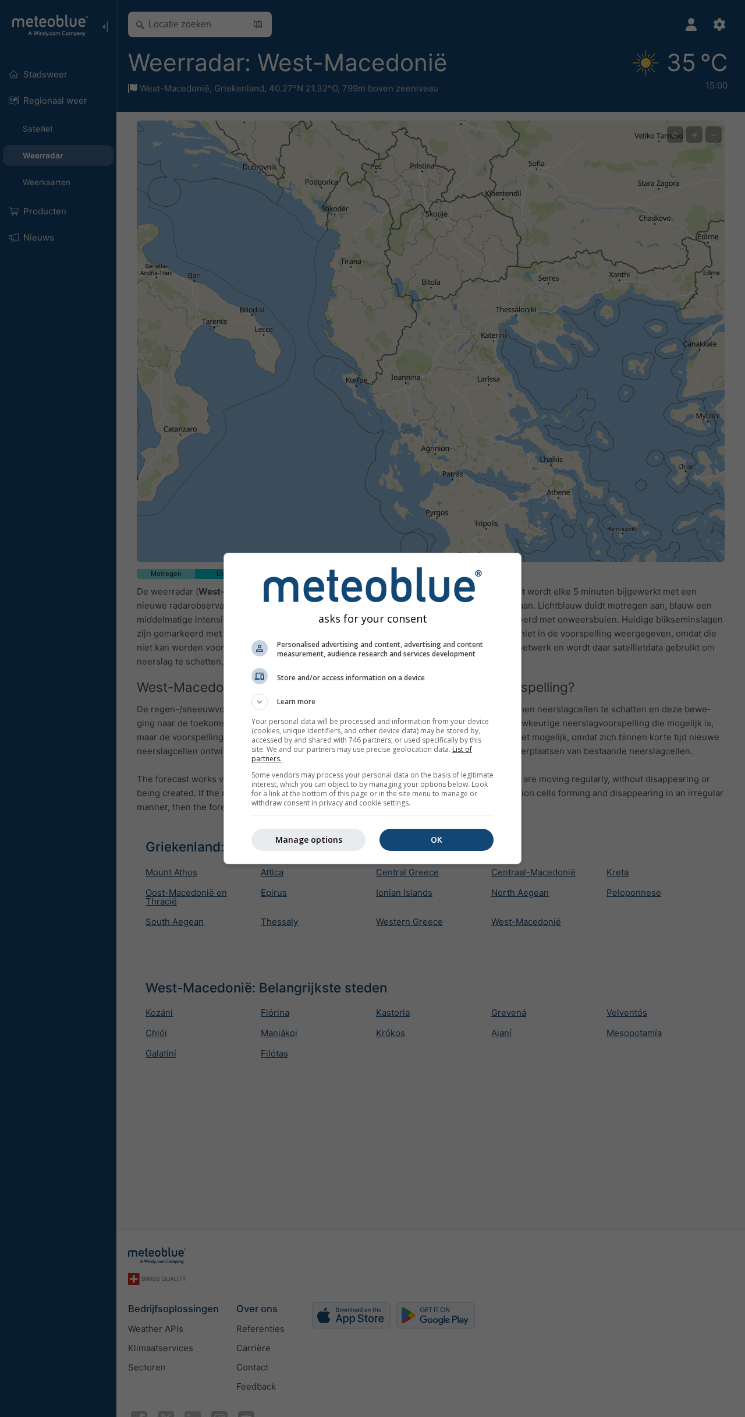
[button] (372, 702)
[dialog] (373, 708)
